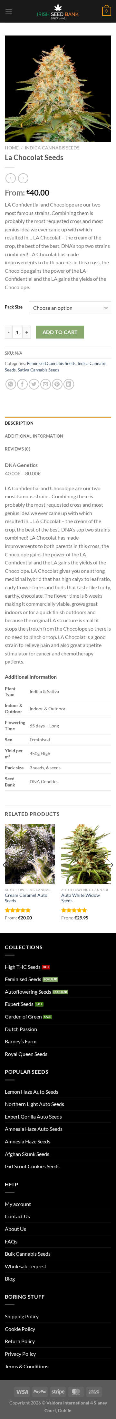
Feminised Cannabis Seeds (51, 363)
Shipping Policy (22, 1316)
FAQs (11, 1241)
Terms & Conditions (26, 1366)
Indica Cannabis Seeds (52, 147)
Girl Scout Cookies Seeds (32, 1166)
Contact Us (17, 1216)
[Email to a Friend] (45, 384)
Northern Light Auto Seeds (34, 1104)
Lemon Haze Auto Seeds (31, 1092)
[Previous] (4, 878)
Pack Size (14, 307)
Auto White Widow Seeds (80, 898)
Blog (10, 1278)
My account (18, 1204)
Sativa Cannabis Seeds (38, 369)
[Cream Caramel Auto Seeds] (30, 854)
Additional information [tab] (34, 436)
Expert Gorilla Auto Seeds (33, 1116)
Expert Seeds (19, 1004)
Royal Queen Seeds (26, 1054)
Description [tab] (19, 423)
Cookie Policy (20, 1329)
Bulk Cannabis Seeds (28, 1254)
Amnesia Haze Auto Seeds (34, 1129)
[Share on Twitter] (34, 384)
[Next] (111, 878)
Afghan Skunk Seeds (27, 1154)
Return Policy (20, 1341)
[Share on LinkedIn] (68, 384)
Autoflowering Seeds (28, 991)
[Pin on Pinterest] (57, 384)
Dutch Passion (21, 1029)
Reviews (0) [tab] (17, 448)
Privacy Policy (20, 1354)
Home (12, 147)
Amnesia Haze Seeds (27, 1141)
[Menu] (9, 11)
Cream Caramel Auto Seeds (26, 898)
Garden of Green (23, 1016)
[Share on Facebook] (22, 384)
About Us (15, 1229)
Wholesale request (25, 1266)
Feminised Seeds (23, 979)
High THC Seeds (23, 967)
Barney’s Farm (20, 1041)
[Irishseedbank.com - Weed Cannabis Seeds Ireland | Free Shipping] (58, 11)
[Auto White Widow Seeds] (86, 854)
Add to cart (60, 332)
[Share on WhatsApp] (10, 384)
